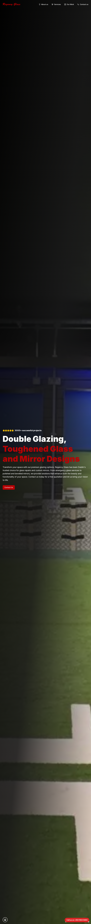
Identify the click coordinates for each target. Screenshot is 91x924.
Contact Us (8, 487)
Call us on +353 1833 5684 (76, 920)
